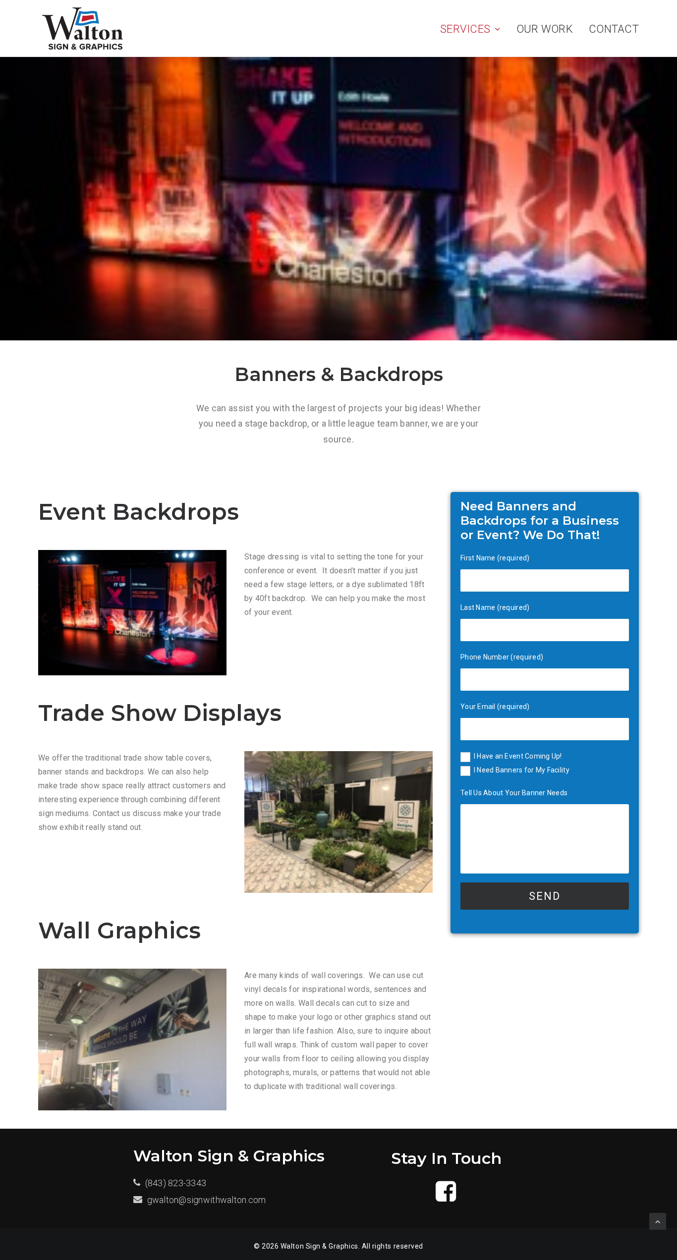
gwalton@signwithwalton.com (206, 1200)
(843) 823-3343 (176, 1183)
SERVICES (465, 29)
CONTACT (614, 29)
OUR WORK (544, 29)
